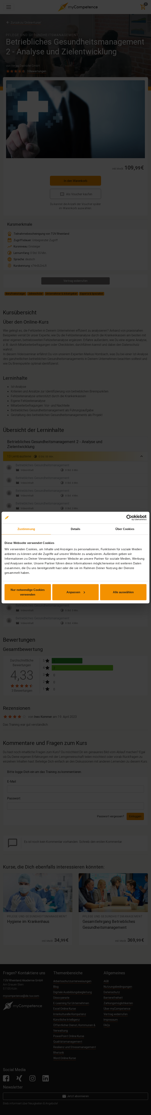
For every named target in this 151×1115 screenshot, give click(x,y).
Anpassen (73, 592)
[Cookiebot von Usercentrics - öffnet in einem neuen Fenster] (129, 518)
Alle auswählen (123, 592)
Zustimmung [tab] (26, 529)
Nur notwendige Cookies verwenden (28, 592)
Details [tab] (75, 529)
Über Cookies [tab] (124, 529)
